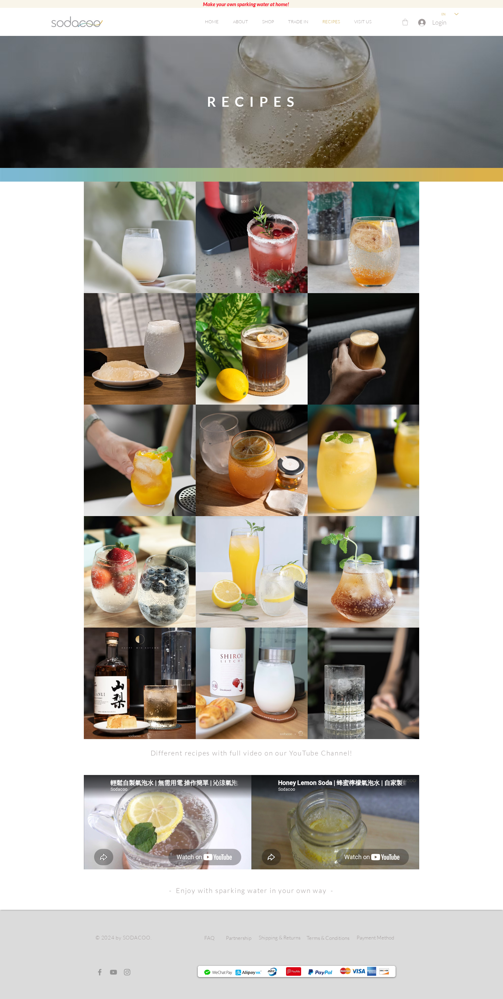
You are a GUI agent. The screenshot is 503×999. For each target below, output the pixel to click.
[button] (405, 22)
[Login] (420, 22)
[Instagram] (127, 972)
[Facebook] (99, 972)
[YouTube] (113, 972)
